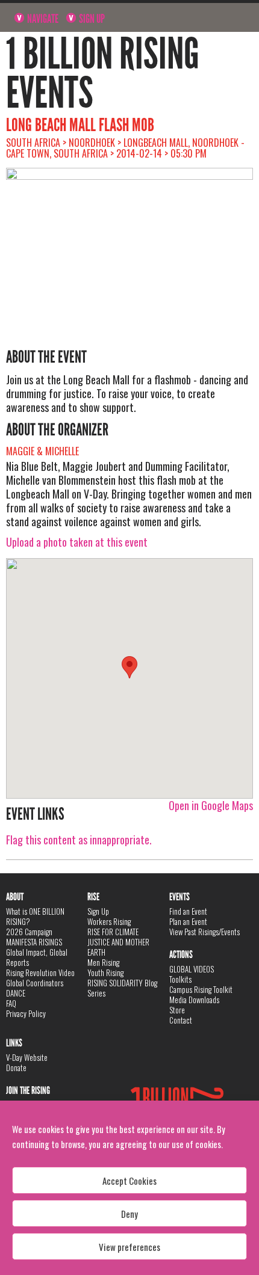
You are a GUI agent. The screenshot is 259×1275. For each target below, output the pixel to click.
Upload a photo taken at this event (77, 542)
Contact (180, 1020)
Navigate (41, 18)
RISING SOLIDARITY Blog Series (122, 988)
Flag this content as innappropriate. (79, 839)
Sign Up (91, 18)
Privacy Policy (26, 1013)
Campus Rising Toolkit (200, 989)
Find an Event (188, 911)
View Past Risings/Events (204, 932)
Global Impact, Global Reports (36, 957)
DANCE (15, 993)
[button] (129, 667)
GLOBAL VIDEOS (191, 969)
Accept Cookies (129, 1180)
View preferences (129, 1246)
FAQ (11, 1003)
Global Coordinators (34, 983)
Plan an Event (188, 921)
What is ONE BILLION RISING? (35, 916)
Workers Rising (109, 921)
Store (177, 1010)
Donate (16, 1067)
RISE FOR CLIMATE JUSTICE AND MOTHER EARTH (118, 942)
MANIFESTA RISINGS (34, 942)
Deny (129, 1213)
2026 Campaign (29, 932)
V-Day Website (27, 1057)
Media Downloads (194, 1000)
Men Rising (103, 962)
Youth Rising (105, 972)
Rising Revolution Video (40, 972)
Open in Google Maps (211, 805)
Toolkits (180, 979)
